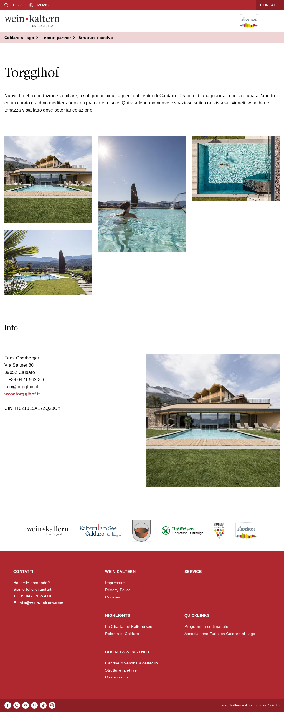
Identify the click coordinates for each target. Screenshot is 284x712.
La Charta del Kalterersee (128, 626)
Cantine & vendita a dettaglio (131, 663)
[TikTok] (43, 705)
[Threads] (52, 705)
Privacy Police (118, 590)
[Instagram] (16, 705)
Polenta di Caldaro (122, 633)
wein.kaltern (120, 571)
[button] (48, 179)
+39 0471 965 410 (34, 596)
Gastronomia (117, 677)
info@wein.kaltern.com (41, 602)
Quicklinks (196, 615)
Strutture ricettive (120, 670)
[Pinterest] (34, 705)
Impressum (115, 582)
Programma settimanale (206, 626)
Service (193, 571)
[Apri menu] (275, 21)
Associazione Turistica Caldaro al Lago (219, 633)
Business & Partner (127, 652)
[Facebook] (7, 705)
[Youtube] (25, 705)
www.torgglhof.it (22, 394)
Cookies (112, 597)
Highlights (117, 615)
